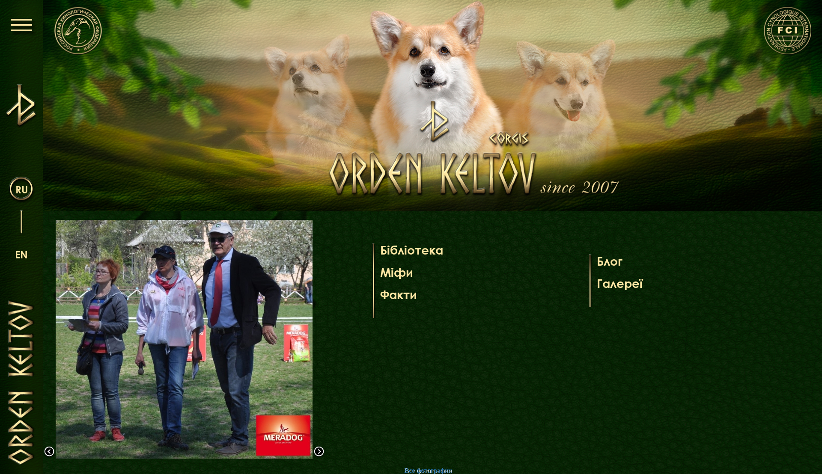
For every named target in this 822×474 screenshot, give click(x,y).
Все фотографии (428, 470)
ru (21, 189)
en (21, 254)
